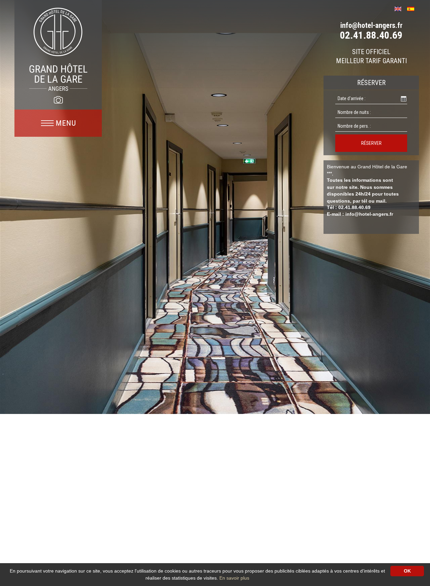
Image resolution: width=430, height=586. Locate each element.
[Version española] (413, 8)
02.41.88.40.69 (371, 35)
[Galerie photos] (58, 99)
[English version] (400, 8)
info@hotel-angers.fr (371, 25)
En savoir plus (234, 578)
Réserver (371, 143)
